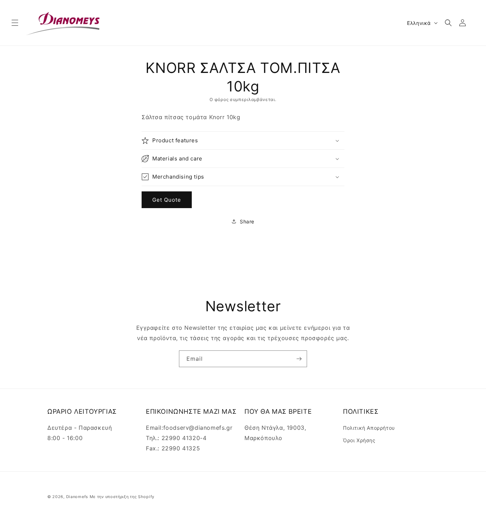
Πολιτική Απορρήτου (369, 428)
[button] (15, 23)
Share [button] (247, 221)
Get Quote (166, 199)
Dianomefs (77, 496)
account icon (464, 23)
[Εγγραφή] (299, 358)
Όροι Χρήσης (359, 440)
